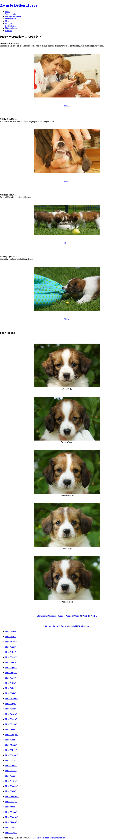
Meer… (67, 106)
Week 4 (85, 616)
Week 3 (77, 616)
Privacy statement (57, 838)
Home (7, 12)
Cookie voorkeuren (41, 838)
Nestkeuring (83, 626)
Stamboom (42, 616)
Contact (8, 30)
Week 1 (61, 616)
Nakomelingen (11, 28)
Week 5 (93, 616)
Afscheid (73, 626)
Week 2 (69, 616)
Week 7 (56, 626)
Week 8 (64, 626)
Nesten (8, 21)
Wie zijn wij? (10, 14)
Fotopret (8, 23)
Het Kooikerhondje (13, 16)
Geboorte (52, 616)
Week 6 (48, 626)
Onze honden (10, 19)
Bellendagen (10, 26)
